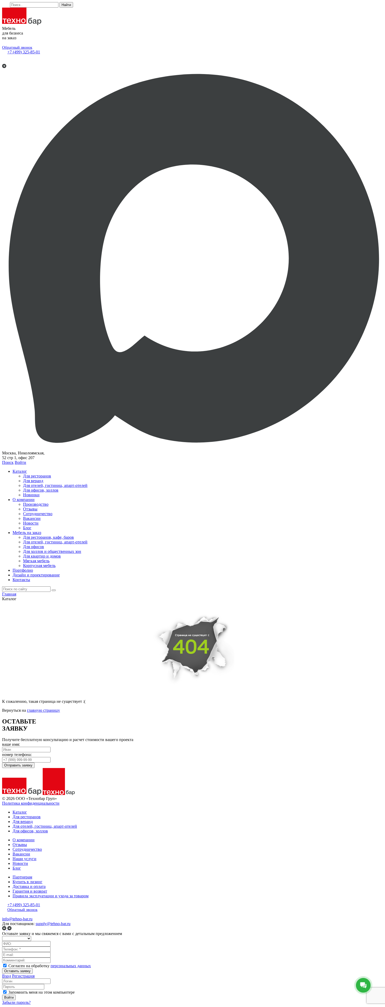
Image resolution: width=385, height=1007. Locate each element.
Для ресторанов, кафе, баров (48, 537)
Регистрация (23, 976)
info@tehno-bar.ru (17, 919)
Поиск (8, 462)
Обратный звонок (17, 47)
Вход (6, 976)
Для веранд (33, 481)
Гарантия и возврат (30, 891)
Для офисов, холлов (40, 490)
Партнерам (22, 877)
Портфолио (23, 570)
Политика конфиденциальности (30, 803)
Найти (66, 5)
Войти (20, 462)
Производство (35, 504)
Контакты (21, 579)
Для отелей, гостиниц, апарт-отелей (55, 485)
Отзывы (30, 509)
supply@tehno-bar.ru (53, 923)
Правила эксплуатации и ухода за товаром (51, 896)
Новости (30, 523)
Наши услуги (24, 858)
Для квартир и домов (42, 556)
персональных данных (71, 966)
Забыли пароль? (16, 1002)
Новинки (31, 495)
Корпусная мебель (39, 565)
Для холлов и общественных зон (52, 551)
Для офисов (33, 546)
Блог (27, 528)
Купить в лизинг (27, 882)
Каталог (20, 471)
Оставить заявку (17, 971)
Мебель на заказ (27, 532)
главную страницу (43, 710)
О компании (24, 499)
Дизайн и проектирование (36, 575)
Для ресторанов (37, 476)
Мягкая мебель (36, 561)
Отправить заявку (18, 765)
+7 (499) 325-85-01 (23, 52)
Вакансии (32, 518)
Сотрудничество (37, 513)
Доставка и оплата (29, 886)
